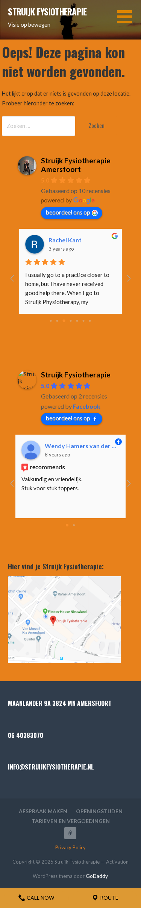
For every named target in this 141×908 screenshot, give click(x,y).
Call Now (40, 897)
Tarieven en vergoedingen (71, 821)
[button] (129, 21)
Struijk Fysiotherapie (47, 11)
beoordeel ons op (67, 212)
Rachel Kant (65, 239)
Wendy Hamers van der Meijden (82, 445)
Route (108, 897)
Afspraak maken (43, 811)
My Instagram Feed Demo (70, 833)
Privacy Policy (70, 847)
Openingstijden (99, 811)
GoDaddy (97, 876)
